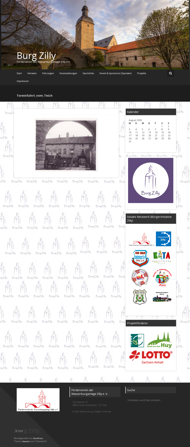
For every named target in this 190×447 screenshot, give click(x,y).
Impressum (23, 81)
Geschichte (88, 73)
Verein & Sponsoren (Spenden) (115, 73)
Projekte (141, 73)
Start (19, 73)
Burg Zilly (36, 55)
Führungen (48, 73)
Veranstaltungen (68, 73)
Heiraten (32, 73)
